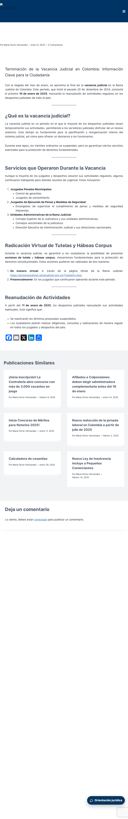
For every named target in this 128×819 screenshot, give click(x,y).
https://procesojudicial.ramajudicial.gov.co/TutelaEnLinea (46, 275)
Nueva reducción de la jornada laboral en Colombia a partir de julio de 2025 (95, 425)
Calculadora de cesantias (28, 459)
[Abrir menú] (124, 11)
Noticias (5, 24)
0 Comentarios (55, 45)
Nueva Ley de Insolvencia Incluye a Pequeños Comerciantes (91, 463)
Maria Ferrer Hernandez (16, 45)
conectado (40, 519)
